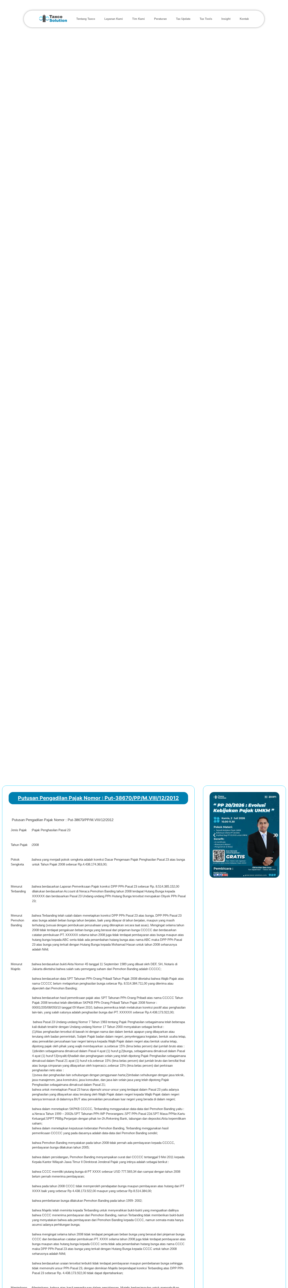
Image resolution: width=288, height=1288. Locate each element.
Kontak (244, 18)
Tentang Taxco (85, 18)
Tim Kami (138, 18)
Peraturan (160, 18)
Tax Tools (206, 18)
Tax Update (183, 18)
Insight (225, 18)
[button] (214, 835)
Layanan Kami (113, 18)
